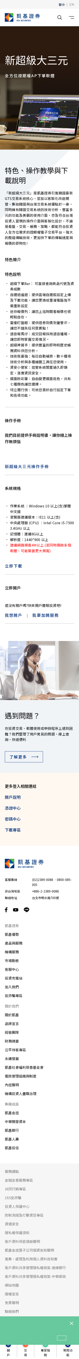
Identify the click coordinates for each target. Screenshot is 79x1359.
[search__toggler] (59, 17)
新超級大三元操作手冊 (27, 466)
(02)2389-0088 (42, 879)
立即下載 (14, 566)
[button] (62, 4)
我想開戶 (14, 615)
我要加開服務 (45, 615)
